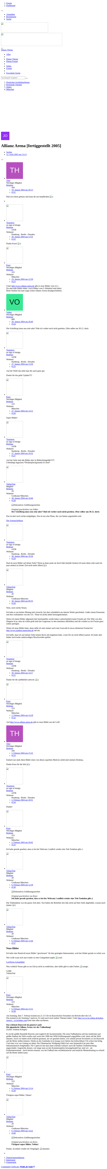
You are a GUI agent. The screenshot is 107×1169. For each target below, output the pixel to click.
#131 (13, 675)
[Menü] (2, 10)
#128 (13, 500)
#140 (13, 1133)
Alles (8, 54)
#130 (13, 603)
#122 (13, 239)
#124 (13, 324)
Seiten (8, 66)
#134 (13, 802)
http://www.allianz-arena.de (22, 286)
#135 (13, 845)
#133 (13, 755)
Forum (9, 68)
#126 (13, 413)
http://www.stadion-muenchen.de (20, 630)
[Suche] (2, 48)
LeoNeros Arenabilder (15, 962)
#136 (13, 887)
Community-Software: (18, 1167)
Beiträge (9, 185)
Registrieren (11, 17)
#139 (13, 1091)
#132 (13, 718)
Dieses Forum (12, 61)
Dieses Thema (12, 59)
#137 (13, 943)
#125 (13, 366)
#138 (13, 1011)
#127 (13, 456)
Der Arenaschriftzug (14, 520)
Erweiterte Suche (13, 73)
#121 (13, 192)
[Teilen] (2, 159)
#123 (13, 281)
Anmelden (10, 14)
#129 (13, 558)
